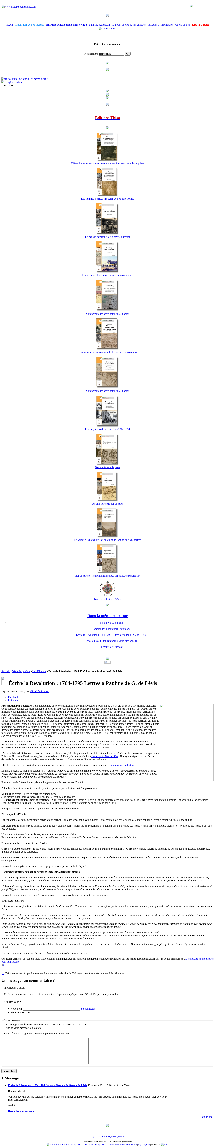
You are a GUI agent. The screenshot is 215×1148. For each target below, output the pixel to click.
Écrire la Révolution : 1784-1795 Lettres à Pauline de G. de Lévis (111, 634)
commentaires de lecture (121, 765)
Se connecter (88, 1008)
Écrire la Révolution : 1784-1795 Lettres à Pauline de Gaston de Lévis (47, 1085)
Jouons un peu (182, 24)
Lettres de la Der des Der (104, 756)
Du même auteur (38, 78)
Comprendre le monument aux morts (111, 628)
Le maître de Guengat (110, 646)
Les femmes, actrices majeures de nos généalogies (107, 198)
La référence (39, 671)
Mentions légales (96, 1144)
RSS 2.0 (71, 1144)
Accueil (9, 24)
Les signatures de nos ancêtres (107, 503)
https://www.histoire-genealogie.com (107, 1136)
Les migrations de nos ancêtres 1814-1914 (107, 429)
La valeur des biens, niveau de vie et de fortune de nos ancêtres (107, 539)
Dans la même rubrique (107, 615)
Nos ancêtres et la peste (107, 467)
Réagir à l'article (13, 82)
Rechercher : (91, 53)
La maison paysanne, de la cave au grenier (107, 236)
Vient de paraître (21, 671)
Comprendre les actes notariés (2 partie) (107, 390)
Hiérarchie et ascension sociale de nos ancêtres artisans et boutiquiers (107, 163)
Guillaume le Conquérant (111, 622)
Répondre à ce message (21, 1111)
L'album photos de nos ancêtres (129, 24)
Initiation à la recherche (160, 24)
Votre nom (16, 1008)
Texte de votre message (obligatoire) (23, 1027)
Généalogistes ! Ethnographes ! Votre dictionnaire (111, 640)
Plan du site (81, 1144)
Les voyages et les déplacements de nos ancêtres (107, 275)
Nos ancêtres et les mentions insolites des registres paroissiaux (107, 575)
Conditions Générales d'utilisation (121, 1144)
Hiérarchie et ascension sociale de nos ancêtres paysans (107, 352)
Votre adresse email (21, 1012)
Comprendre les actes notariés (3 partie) (107, 313)
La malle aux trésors (99, 24)
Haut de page (207, 1116)
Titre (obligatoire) (13, 1024)
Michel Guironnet (39, 691)
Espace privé (144, 1144)
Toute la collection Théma (107, 599)
